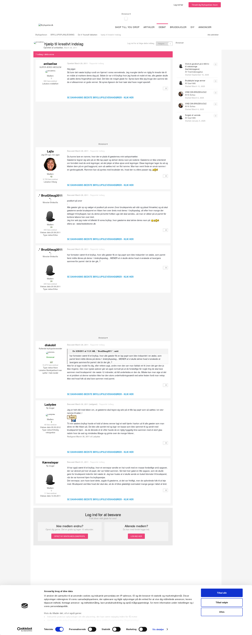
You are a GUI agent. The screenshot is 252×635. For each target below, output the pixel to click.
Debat (162, 27)
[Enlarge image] (152, 220)
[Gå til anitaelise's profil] (39, 43)
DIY (192, 27)
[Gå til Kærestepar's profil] (50, 478)
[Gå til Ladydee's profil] (50, 415)
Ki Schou (191, 94)
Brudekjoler (178, 27)
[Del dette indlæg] (168, 63)
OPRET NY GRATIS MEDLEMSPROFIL (69, 536)
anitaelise (58, 47)
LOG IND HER (136, 536)
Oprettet (77, 63)
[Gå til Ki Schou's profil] (180, 93)
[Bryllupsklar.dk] (45, 24)
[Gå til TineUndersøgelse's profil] (180, 65)
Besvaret (77, 150)
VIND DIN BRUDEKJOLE (196, 92)
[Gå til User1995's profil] (180, 82)
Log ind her (179, 4)
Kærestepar (50, 462)
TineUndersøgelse (195, 71)
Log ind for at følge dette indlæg (140, 43)
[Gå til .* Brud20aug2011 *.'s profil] (50, 214)
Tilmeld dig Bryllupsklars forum (205, 4)
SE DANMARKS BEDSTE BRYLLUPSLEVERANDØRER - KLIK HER (100, 97)
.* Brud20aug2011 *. (50, 197)
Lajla (50, 151)
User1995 (192, 83)
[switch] (92, 629)
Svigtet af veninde (192, 115)
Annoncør (204, 27)
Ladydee (50, 404)
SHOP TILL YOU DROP (127, 27)
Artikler (149, 27)
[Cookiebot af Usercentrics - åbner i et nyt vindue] (24, 629)
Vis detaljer (158, 629)
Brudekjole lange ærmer (195, 80)
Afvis (221, 612)
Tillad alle (222, 593)
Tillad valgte (222, 602)
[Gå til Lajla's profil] (50, 164)
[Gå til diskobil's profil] (50, 353)
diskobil (50, 345)
